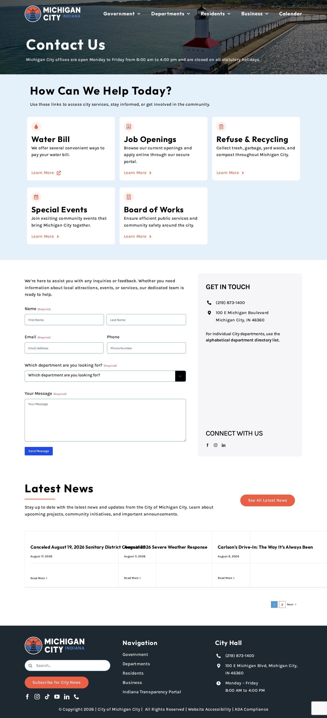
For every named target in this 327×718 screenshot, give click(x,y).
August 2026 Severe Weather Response (165, 547)
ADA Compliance (251, 709)
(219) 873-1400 (230, 302)
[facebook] (207, 445)
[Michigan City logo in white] (52, 7)
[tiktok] (47, 696)
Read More (37, 578)
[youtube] (57, 696)
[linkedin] (223, 445)
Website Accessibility (209, 709)
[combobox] (67, 665)
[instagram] (215, 445)
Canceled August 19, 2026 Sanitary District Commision (87, 547)
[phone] (76, 696)
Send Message (38, 451)
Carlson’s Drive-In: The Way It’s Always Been (265, 547)
